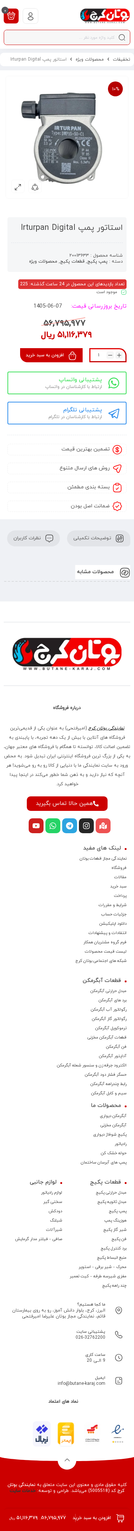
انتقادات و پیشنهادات (108, 933)
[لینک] (105, 15)
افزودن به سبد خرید (45, 355)
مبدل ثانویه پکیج (112, 1202)
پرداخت (120, 896)
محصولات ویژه (90, 59)
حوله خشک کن (114, 1153)
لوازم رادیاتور (51, 1192)
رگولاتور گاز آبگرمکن (109, 1019)
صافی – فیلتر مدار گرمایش (38, 1239)
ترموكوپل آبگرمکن (111, 1028)
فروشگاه (119, 868)
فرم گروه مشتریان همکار (105, 942)
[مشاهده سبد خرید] (11, 15)
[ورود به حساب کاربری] (30, 16)
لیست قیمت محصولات (106, 951)
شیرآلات (54, 1230)
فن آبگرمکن (116, 1047)
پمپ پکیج (97, 261)
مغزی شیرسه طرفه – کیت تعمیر (98, 1276)
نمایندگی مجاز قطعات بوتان (103, 858)
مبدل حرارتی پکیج (111, 1192)
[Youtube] (36, 825)
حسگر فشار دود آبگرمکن (106, 1075)
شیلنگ (56, 1220)
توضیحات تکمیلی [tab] (93, 538)
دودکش (55, 1211)
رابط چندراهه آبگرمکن (108, 1084)
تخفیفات (121, 59)
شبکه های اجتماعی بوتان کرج (101, 961)
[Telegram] (69, 825)
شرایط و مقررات (113, 905)
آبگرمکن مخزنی (113, 1125)
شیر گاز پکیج (115, 1230)
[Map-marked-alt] (103, 825)
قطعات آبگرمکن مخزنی (107, 1037)
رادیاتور (121, 1144)
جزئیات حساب (114, 914)
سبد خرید (118, 886)
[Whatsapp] (52, 825)
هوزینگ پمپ (115, 1220)
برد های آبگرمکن (113, 1000)
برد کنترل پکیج (113, 1248)
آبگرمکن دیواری (113, 1116)
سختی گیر (52, 1202)
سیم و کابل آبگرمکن (109, 1093)
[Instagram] (86, 825)
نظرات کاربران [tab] (27, 538)
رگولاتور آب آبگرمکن (109, 1009)
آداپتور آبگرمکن (113, 1056)
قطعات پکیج (72, 261)
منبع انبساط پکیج (112, 1258)
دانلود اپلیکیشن (113, 924)
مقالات (120, 877)
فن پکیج (119, 1239)
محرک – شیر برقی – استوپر (103, 1267)
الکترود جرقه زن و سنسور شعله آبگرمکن (92, 1065)
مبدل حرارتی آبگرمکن (108, 991)
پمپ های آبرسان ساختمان (104, 1162)
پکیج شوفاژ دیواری (110, 1134)
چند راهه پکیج (114, 1285)
